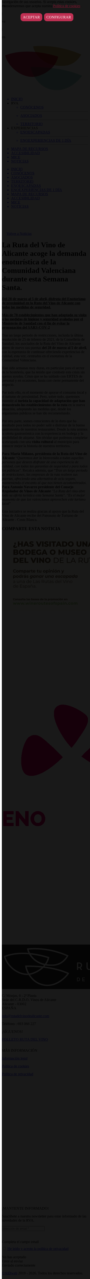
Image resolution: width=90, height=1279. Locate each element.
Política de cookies (66, 6)
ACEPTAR (31, 17)
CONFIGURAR (58, 17)
